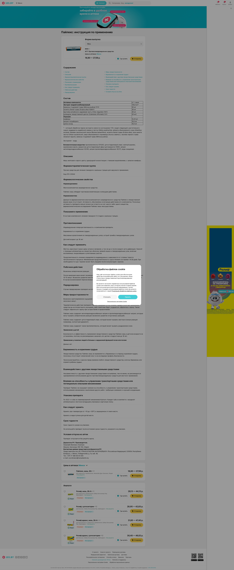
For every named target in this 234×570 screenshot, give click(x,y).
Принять (128, 297)
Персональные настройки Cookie (117, 301)
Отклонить (107, 297)
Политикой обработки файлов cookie (124, 291)
